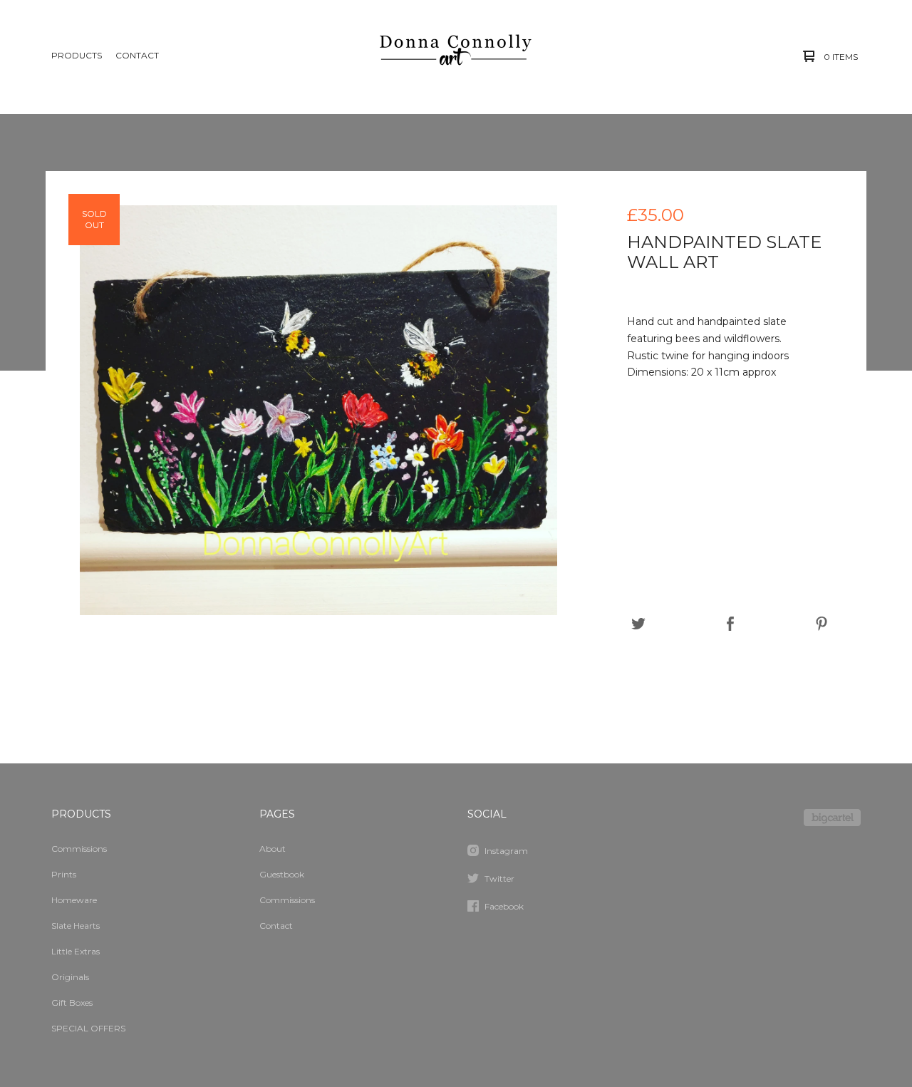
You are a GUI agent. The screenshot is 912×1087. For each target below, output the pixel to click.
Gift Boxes (72, 1002)
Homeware (74, 900)
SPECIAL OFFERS (88, 1028)
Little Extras (75, 951)
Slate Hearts (75, 925)
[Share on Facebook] (730, 624)
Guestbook (281, 874)
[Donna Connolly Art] (455, 56)
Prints (63, 874)
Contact (137, 55)
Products (76, 55)
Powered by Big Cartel (832, 817)
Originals (70, 977)
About (272, 848)
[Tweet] (638, 624)
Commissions (79, 848)
